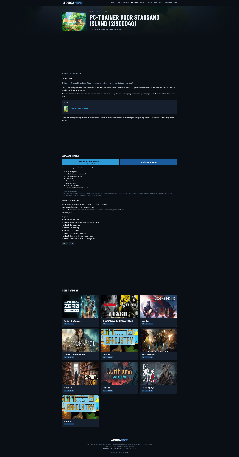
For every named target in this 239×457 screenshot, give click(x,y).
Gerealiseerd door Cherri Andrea (112, 448)
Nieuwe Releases (171, 3)
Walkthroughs (123, 3)
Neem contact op (124, 452)
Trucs (113, 3)
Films (142, 3)
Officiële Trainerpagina (149, 162)
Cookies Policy (114, 452)
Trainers (134, 3)
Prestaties (158, 3)
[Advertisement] (119, 50)
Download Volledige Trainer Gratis (90, 162)
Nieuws (149, 3)
